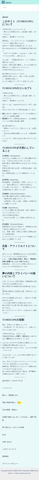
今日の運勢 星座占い (10, 410)
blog (4, 434)
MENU (8, 2)
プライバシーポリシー (10, 463)
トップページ (7, 388)
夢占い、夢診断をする (10, 395)
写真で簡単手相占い (11, 402)
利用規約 (5, 456)
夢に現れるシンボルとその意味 (13, 427)
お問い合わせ (7, 442)
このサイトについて (9, 449)
